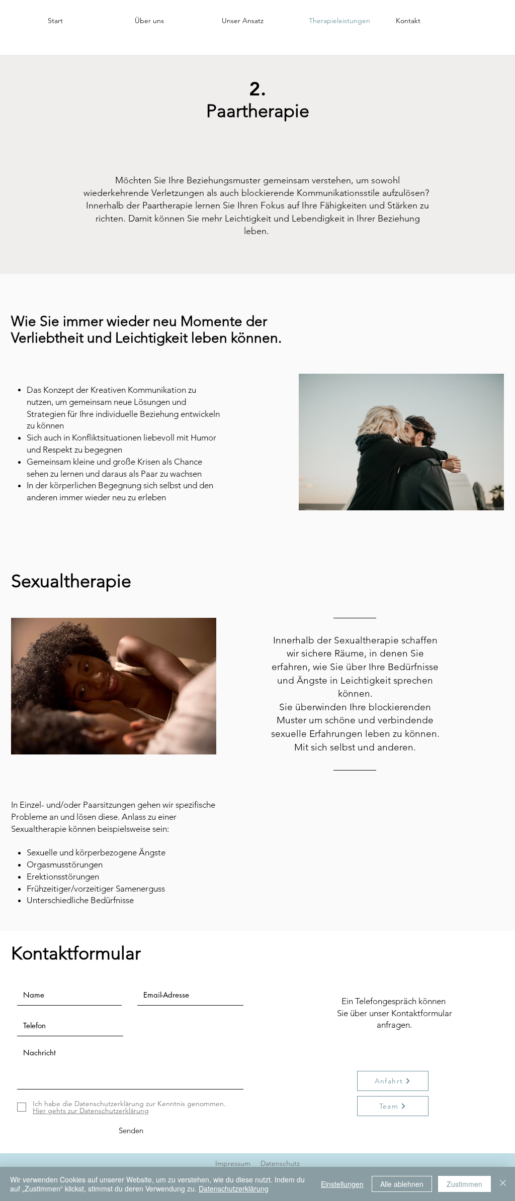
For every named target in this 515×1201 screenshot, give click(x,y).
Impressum (232, 1163)
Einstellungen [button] (342, 1184)
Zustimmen (464, 1184)
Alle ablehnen (401, 1184)
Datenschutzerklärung (234, 1188)
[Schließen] (503, 1184)
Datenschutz (280, 1163)
